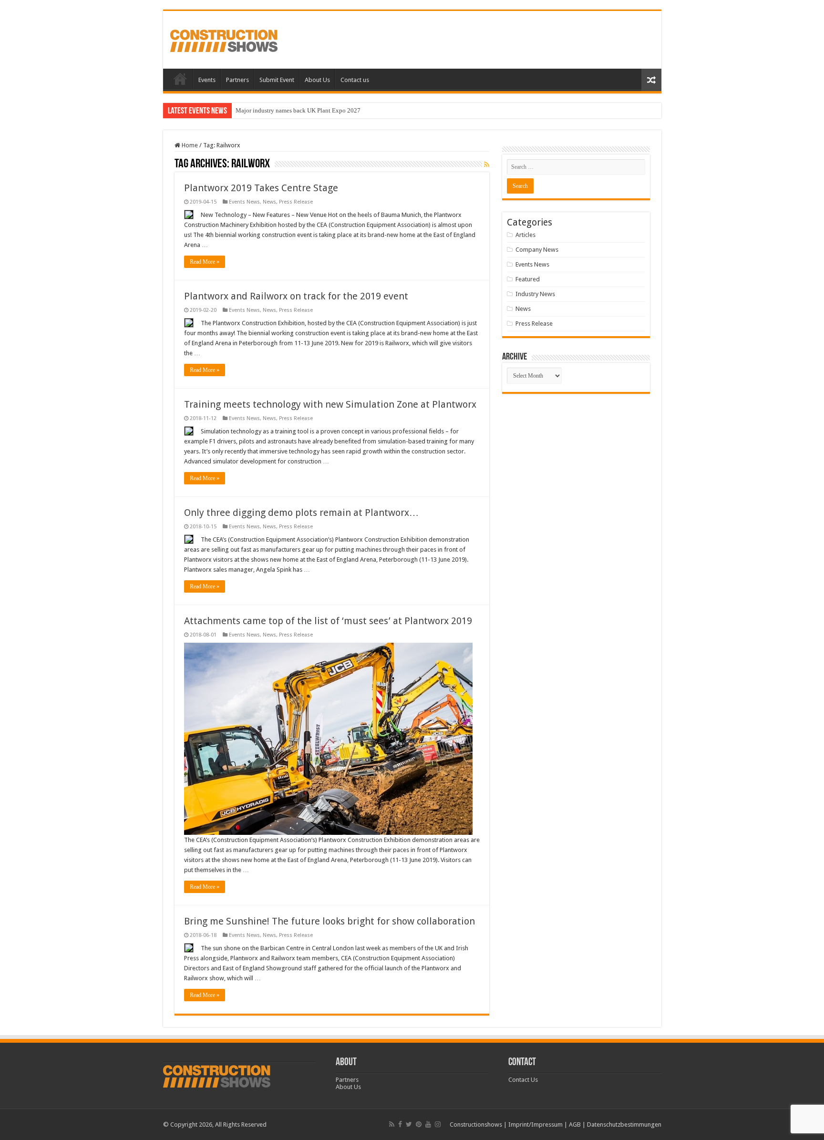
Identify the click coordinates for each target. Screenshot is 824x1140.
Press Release (296, 202)
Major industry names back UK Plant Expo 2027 (298, 110)
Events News (244, 202)
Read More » (204, 261)
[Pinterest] (418, 1124)
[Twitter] (409, 1124)
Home (180, 79)
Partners (237, 79)
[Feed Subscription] (486, 164)
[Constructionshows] (224, 39)
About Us (317, 79)
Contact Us (523, 1079)
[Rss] (391, 1124)
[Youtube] (428, 1124)
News (269, 202)
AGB (575, 1124)
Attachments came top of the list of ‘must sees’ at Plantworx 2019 (328, 620)
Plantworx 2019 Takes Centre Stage (261, 188)
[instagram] (438, 1124)
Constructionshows (476, 1124)
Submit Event (276, 79)
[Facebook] (400, 1124)
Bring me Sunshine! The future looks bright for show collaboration (329, 921)
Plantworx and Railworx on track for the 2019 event (296, 296)
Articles (525, 234)
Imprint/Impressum (535, 1124)
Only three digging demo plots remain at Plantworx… (301, 512)
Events (207, 79)
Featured (527, 279)
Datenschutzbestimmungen (624, 1124)
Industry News (535, 294)
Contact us (354, 79)
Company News (536, 249)
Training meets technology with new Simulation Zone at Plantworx (330, 404)
